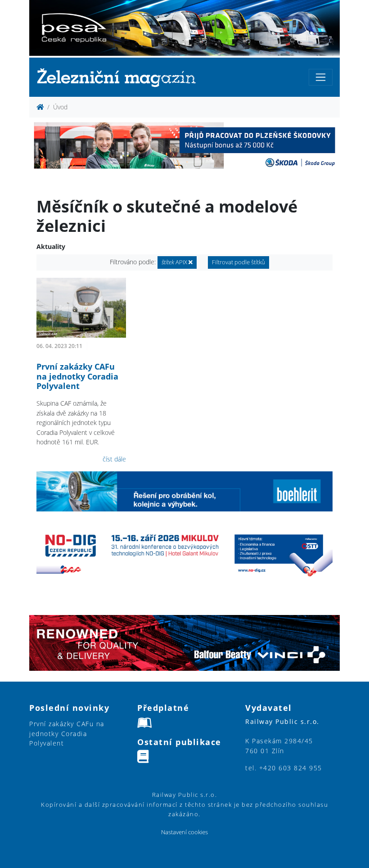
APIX (175, 262)
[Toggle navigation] (321, 77)
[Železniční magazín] (120, 77)
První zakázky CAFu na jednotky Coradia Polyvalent (77, 376)
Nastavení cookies (184, 832)
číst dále (114, 459)
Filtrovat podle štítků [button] (238, 262)
